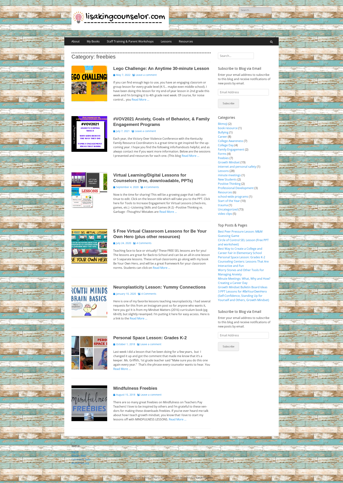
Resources (186, 41)
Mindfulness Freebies (135, 388)
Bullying (223, 132)
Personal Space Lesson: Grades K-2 (150, 337)
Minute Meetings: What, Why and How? (244, 279)
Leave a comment (146, 75)
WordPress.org (80, 463)
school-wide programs (233, 197)
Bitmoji (222, 124)
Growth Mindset (229, 162)
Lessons (166, 41)
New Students (227, 179)
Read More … (140, 99)
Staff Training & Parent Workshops (130, 41)
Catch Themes (204, 477)
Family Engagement (231, 149)
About (75, 41)
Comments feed (80, 459)
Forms (222, 154)
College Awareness (230, 141)
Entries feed (78, 455)
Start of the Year (229, 201)
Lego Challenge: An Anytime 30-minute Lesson (161, 68)
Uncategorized (228, 209)
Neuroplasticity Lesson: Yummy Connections (159, 287)
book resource (228, 128)
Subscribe (228, 103)
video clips (225, 214)
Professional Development (236, 188)
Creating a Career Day (232, 283)
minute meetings (229, 175)
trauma (223, 205)
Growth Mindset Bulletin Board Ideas (242, 287)
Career (222, 137)
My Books (93, 41)
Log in (75, 452)
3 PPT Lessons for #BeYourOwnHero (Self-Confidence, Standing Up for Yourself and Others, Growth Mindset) (243, 295)
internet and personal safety (237, 167)
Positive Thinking (229, 184)
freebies (223, 158)
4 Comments (151, 187)
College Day (226, 145)
